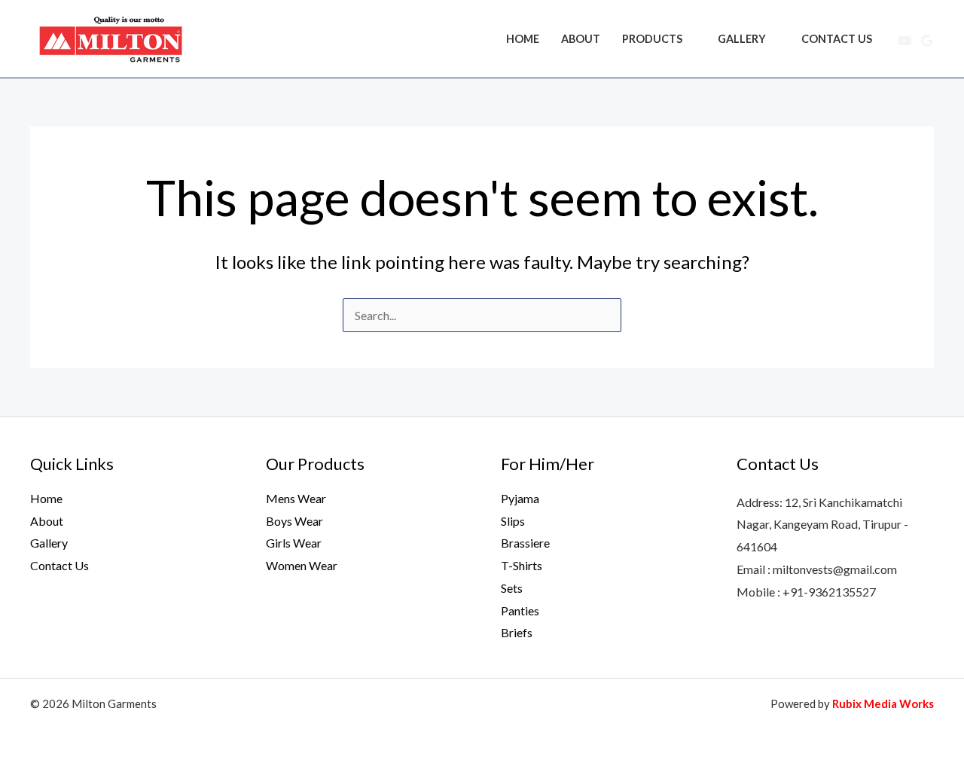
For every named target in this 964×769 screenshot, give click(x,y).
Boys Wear (294, 521)
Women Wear (301, 565)
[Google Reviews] (927, 40)
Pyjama (520, 498)
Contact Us (836, 38)
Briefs (516, 632)
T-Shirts (521, 565)
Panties (520, 610)
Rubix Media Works (883, 703)
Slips (513, 521)
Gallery (742, 38)
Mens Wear (296, 498)
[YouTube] (904, 40)
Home (522, 38)
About (580, 38)
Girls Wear (294, 543)
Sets (512, 588)
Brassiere (525, 543)
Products (652, 38)
